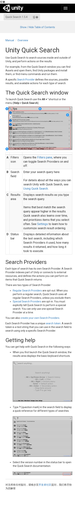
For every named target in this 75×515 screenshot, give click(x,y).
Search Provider (26, 79)
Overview (22, 40)
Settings (42, 224)
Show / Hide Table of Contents (37, 27)
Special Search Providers (27, 301)
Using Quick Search (35, 188)
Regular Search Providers (27, 290)
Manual (9, 40)
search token (53, 323)
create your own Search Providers (40, 317)
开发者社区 (45, 484)
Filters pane (44, 157)
